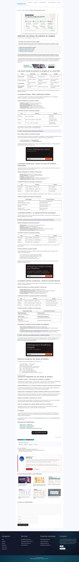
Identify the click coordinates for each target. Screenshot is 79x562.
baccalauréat (22, 449)
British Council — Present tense (26, 424)
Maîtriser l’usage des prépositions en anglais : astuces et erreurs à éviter (39, 485)
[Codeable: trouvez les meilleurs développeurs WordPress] (39, 66)
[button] (28, 5)
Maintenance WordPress (26, 543)
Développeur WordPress (26, 539)
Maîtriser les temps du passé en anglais (27, 48)
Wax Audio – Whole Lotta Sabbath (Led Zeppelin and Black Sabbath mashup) (31, 450)
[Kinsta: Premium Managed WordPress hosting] (39, 154)
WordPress (30, 2)
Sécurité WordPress (44, 541)
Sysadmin (35, 2)
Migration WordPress (44, 543)
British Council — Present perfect (26, 426)
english (26, 449)
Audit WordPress (24, 545)
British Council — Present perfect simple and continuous (31, 428)
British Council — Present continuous (27, 425)
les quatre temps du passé (40, 417)
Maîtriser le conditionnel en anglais (26, 51)
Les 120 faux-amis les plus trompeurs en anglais (22, 485)
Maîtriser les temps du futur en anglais (26, 49)
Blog (3, 539)
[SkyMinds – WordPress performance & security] (21, 3)
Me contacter (36, 469)
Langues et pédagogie (25, 10)
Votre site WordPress (52, 2)
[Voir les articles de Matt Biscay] (21, 458)
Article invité (4, 547)
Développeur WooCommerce (27, 541)
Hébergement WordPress (45, 545)
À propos (3, 541)
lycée (33, 449)
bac (19, 449)
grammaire (29, 449)
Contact (58, 2)
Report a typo (57, 437)
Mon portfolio (29, 469)
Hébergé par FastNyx (44, 558)
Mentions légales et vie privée (35, 558)
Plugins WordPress (42, 2)
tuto (37, 449)
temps (35, 449)
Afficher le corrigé (21, 375)
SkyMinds (19, 10)
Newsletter (4, 545)
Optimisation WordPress (45, 539)
